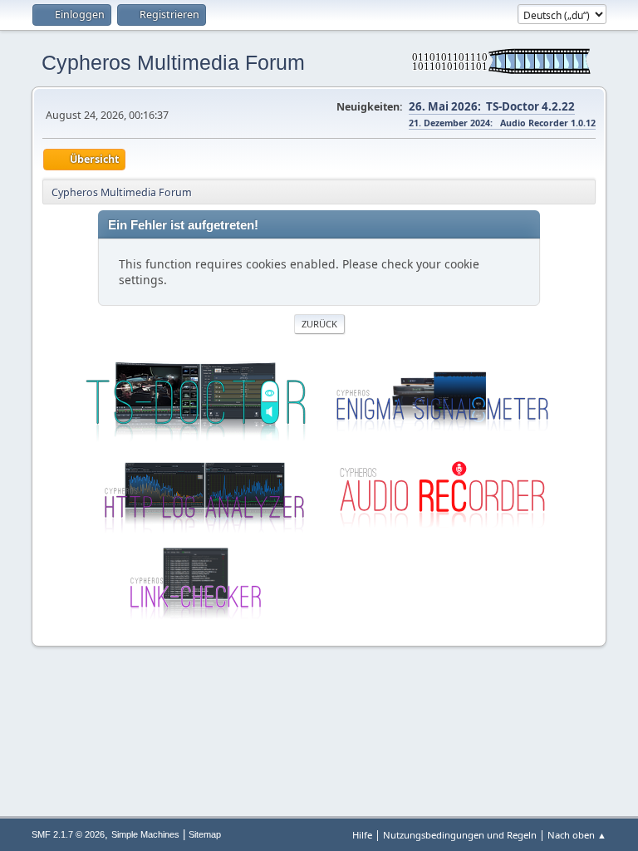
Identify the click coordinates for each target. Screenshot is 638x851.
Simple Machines (145, 834)
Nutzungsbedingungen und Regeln (460, 835)
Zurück (319, 323)
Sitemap (205, 834)
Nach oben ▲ (576, 835)
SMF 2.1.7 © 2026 (68, 834)
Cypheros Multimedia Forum (173, 62)
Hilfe (362, 835)
